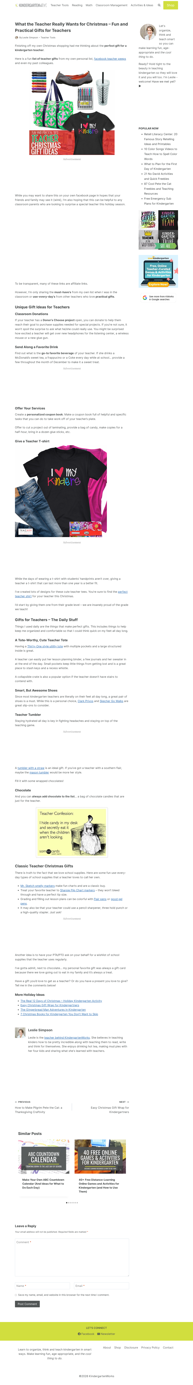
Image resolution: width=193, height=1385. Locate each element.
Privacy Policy (150, 1347)
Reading (77, 5)
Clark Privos (85, 701)
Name (21, 1286)
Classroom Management (111, 5)
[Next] (120, 1170)
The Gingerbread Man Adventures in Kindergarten (53, 1009)
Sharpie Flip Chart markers (77, 890)
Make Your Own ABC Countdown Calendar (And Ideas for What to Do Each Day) (43, 1183)
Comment (23, 1242)
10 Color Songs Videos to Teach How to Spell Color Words (160, 154)
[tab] (66, 1202)
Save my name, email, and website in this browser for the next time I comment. (63, 1294)
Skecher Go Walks (111, 701)
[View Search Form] (159, 5)
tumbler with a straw (31, 768)
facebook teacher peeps (110, 58)
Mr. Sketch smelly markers (37, 885)
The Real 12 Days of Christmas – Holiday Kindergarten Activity (61, 1001)
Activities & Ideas (142, 5)
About (107, 1347)
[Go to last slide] (23, 1170)
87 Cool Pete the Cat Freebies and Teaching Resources (158, 188)
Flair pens (100, 899)
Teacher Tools (60, 5)
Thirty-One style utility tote (45, 646)
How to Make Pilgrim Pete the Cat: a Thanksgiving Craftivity (38, 1107)
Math (89, 5)
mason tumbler (39, 772)
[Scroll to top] (186, 1353)
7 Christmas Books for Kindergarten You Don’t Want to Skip (59, 1014)
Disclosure (131, 1347)
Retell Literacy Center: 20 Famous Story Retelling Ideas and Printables (160, 139)
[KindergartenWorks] (31, 5)
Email (80, 1286)
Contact (168, 1347)
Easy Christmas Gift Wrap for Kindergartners (49, 1005)
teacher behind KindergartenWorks (67, 1037)
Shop (170, 5)
